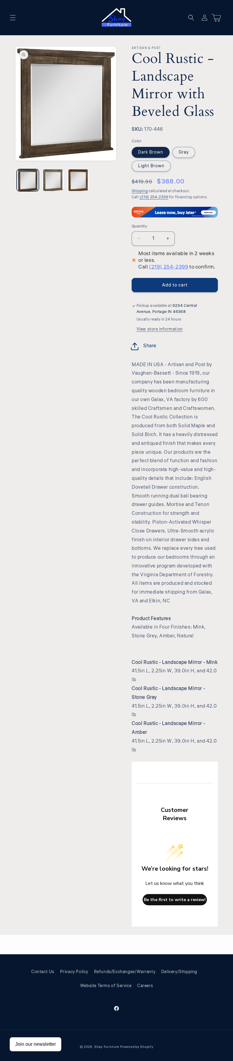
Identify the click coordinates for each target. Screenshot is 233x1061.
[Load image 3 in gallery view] (78, 180)
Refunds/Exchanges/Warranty (125, 972)
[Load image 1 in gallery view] (28, 180)
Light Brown (151, 166)
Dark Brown (150, 152)
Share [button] (150, 345)
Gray (184, 152)
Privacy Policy (74, 972)
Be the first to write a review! (175, 900)
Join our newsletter (35, 1044)
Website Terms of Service (105, 986)
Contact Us (42, 972)
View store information (160, 329)
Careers (145, 986)
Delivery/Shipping (179, 972)
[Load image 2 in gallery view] (53, 180)
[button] (12, 17)
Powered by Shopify (137, 1047)
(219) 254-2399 (154, 197)
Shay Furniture (106, 1047)
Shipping (140, 191)
